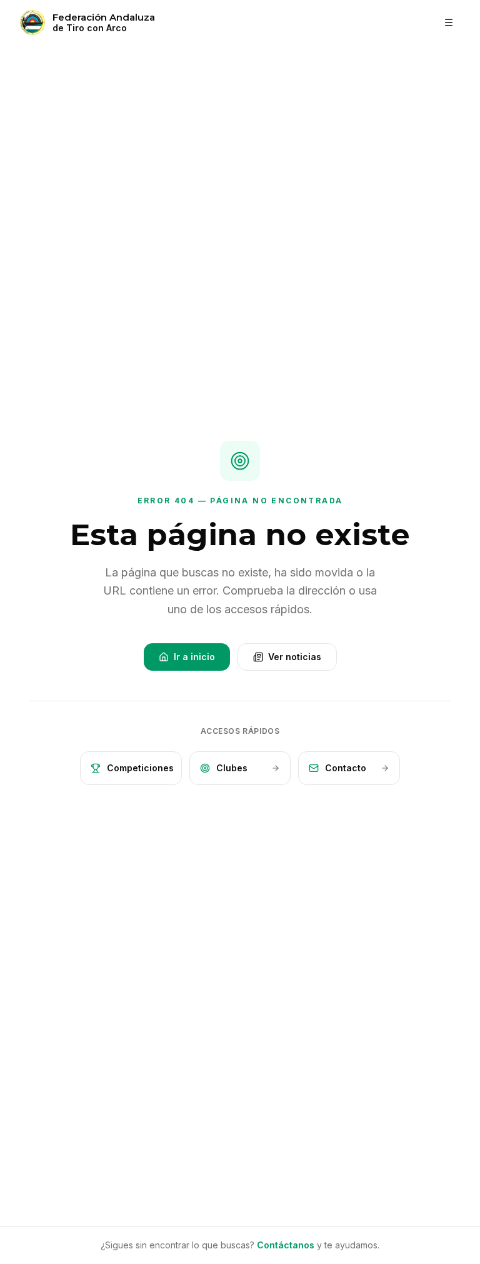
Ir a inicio (194, 656)
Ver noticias (294, 656)
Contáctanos (285, 1245)
